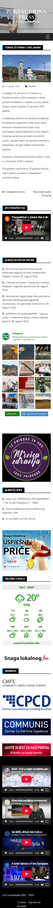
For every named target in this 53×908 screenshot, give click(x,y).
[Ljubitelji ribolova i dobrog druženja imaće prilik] (26, 352)
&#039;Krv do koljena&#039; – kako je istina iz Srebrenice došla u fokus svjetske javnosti (25, 317)
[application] (26, 227)
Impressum (34, 902)
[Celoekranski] (46, 238)
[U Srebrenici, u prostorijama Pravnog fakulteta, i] (10, 401)
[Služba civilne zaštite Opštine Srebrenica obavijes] (43, 401)
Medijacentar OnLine (21, 260)
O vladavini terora (15, 191)
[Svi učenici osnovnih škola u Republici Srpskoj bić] (26, 385)
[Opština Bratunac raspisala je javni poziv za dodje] (43, 352)
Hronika (32, 86)
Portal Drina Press (26, 14)
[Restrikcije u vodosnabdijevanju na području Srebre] (26, 368)
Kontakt (21, 906)
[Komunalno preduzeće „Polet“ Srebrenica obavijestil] (26, 401)
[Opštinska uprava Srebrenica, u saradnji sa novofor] (10, 368)
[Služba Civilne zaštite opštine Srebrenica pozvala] (10, 352)
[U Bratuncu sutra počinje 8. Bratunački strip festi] (43, 385)
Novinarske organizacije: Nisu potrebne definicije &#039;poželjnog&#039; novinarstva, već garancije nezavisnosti (26, 300)
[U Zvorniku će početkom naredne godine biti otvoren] (10, 385)
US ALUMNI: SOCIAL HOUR (20, 518)
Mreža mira (15, 490)
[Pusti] (6, 238)
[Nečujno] (42, 238)
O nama (21, 902)
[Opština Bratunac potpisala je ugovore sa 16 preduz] (43, 368)
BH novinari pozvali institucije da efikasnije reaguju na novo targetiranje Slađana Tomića (23, 272)
